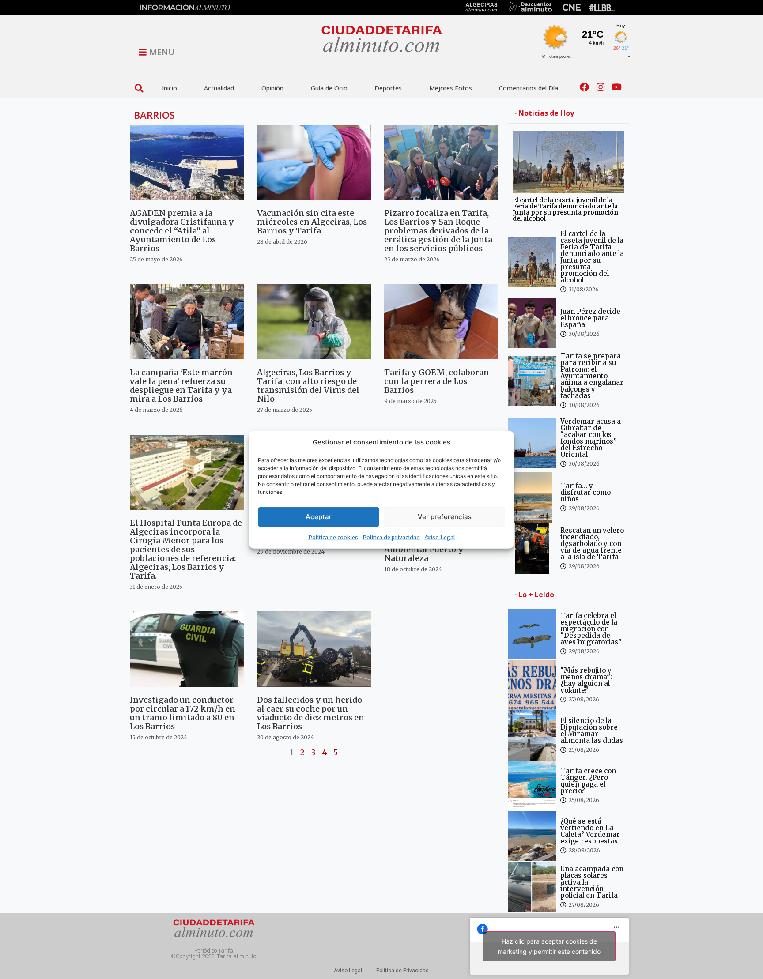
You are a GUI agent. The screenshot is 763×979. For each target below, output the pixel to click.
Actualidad (219, 88)
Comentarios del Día (528, 88)
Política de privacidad (391, 537)
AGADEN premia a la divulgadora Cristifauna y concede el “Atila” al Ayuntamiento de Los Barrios (182, 230)
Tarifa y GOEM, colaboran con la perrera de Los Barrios (436, 381)
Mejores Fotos (450, 88)
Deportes (388, 88)
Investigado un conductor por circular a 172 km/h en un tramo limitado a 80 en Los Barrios (182, 713)
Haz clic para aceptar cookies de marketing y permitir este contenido (549, 946)
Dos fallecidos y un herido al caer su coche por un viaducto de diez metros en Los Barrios (310, 713)
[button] (139, 88)
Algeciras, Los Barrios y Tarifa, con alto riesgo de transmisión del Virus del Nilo (308, 385)
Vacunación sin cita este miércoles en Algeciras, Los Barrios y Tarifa (312, 222)
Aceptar (319, 516)
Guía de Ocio (329, 88)
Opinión (272, 88)
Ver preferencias (445, 516)
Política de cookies (333, 537)
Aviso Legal (439, 537)
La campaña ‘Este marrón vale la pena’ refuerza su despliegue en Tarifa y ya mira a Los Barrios (181, 385)
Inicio (169, 88)
